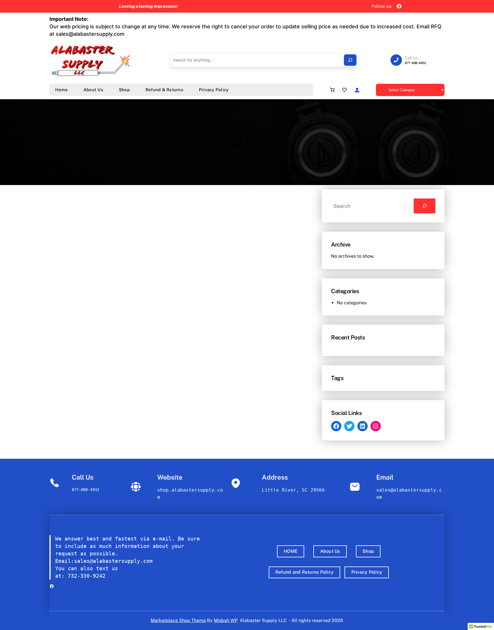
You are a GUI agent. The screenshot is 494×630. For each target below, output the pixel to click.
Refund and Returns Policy (304, 572)
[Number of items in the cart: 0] (332, 90)
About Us (330, 551)
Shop (368, 551)
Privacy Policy (367, 572)
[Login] (357, 90)
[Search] (350, 60)
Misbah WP (226, 620)
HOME (291, 551)
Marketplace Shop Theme (178, 620)
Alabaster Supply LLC (263, 620)
